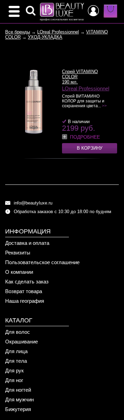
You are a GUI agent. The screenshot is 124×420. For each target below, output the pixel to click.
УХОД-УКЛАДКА (45, 37)
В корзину (89, 148)
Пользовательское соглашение (42, 262)
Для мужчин (19, 399)
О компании (19, 272)
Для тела (16, 361)
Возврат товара (23, 291)
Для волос (17, 332)
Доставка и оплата (27, 243)
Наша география (24, 301)
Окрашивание (21, 341)
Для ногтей (18, 390)
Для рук (14, 370)
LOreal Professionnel (58, 31)
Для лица (16, 351)
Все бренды (17, 31)
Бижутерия (18, 409)
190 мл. (70, 81)
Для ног (14, 380)
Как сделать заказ (27, 281)
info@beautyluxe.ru (33, 203)
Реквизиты (17, 253)
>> (104, 105)
